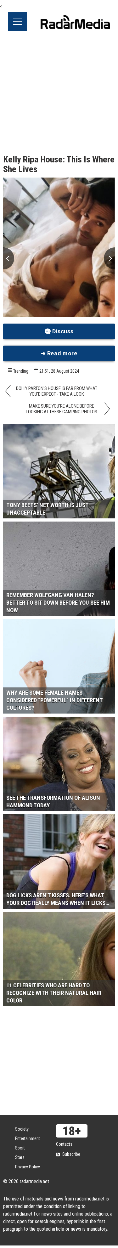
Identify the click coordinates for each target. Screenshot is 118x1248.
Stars (20, 1157)
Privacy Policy (27, 1166)
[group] (59, 247)
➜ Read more (59, 353)
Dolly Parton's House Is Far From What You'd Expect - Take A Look (56, 391)
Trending (20, 371)
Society (22, 1129)
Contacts (64, 1144)
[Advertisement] (59, 93)
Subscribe (71, 1154)
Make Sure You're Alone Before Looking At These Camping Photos (61, 409)
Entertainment (27, 1138)
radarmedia (75, 21)
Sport (20, 1147)
